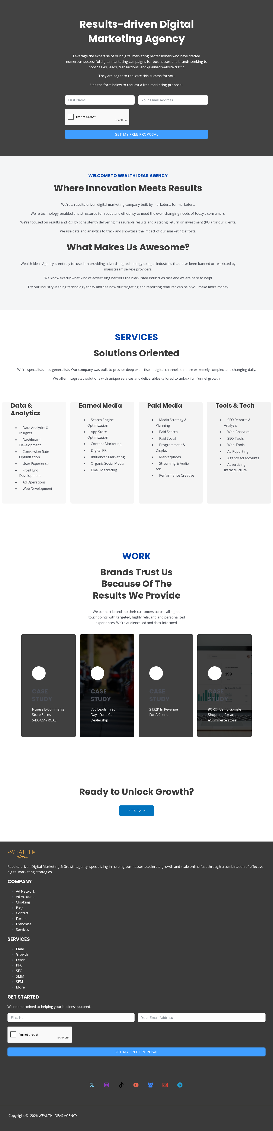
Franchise (23, 924)
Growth (22, 954)
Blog (19, 907)
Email (20, 949)
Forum (21, 918)
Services (22, 929)
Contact (22, 913)
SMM (20, 976)
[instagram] (107, 1086)
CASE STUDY (42, 695)
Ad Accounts (25, 896)
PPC (19, 965)
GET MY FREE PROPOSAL (136, 134)
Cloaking (23, 902)
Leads (20, 960)
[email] (166, 1086)
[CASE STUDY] (39, 673)
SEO (19, 970)
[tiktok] (121, 1086)
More (20, 987)
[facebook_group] (151, 1086)
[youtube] (136, 1086)
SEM (19, 981)
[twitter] (92, 1086)
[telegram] (180, 1086)
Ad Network (25, 891)
